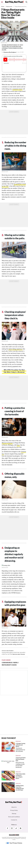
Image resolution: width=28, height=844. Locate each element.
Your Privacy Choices (15, 843)
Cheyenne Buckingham (9, 52)
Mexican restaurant (7, 443)
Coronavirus (7, 662)
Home (2, 6)
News (15, 662)
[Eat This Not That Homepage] (14, 2)
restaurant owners (17, 89)
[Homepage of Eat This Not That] (13, 802)
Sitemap (14, 813)
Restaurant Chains (9, 665)
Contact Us (14, 820)
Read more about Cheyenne (19, 654)
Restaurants (9, 6)
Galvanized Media (13, 837)
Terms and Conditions (14, 816)
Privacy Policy (14, 810)
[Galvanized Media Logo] (14, 835)
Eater (18, 445)
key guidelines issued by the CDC (14, 185)
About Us (14, 807)
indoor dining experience (15, 349)
